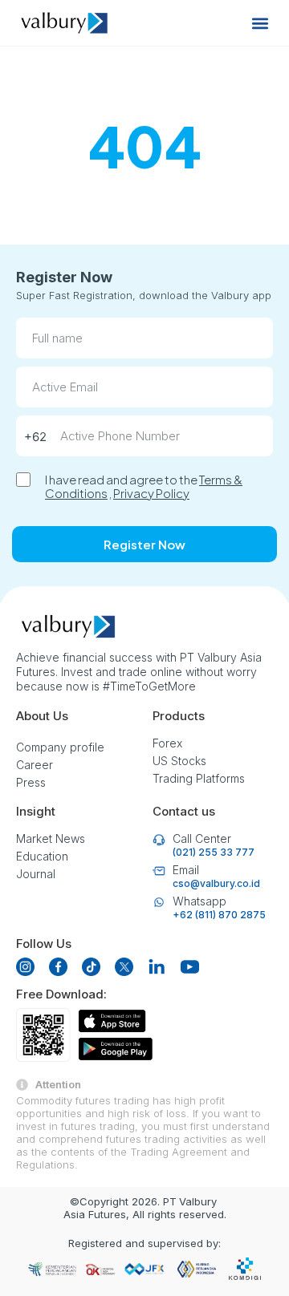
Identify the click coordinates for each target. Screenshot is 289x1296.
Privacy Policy (151, 492)
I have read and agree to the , (143, 486)
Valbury (198, 1201)
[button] (259, 23)
